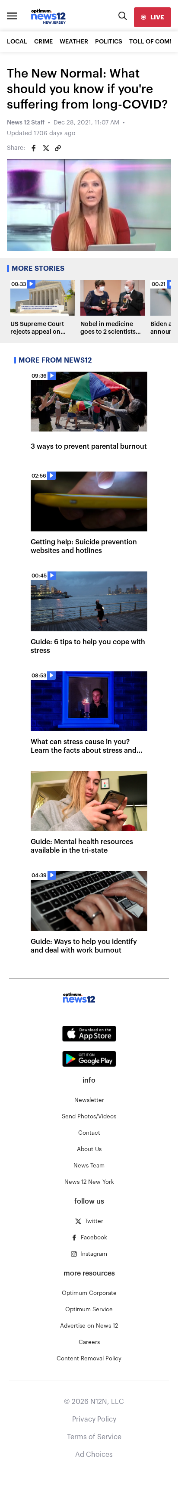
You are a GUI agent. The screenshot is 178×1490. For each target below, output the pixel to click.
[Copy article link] (57, 148)
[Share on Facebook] (33, 148)
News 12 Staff (25, 123)
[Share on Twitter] (45, 148)
